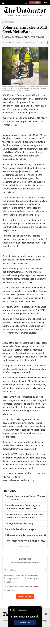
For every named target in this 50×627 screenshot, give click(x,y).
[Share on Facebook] (41, 42)
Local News (8, 23)
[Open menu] (3, 2)
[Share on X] (46, 42)
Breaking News (34, 578)
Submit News (28, 15)
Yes (8, 590)
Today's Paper (14, 15)
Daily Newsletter (14, 578)
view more (24, 546)
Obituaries (11, 582)
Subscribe (35, 3)
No (14, 590)
